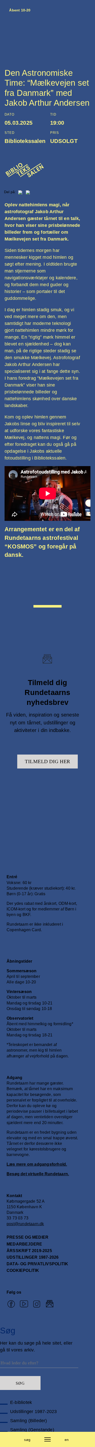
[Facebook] (11, 1304)
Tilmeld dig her (47, 761)
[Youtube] (24, 1304)
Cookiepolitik (23, 1270)
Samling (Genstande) (32, 1429)
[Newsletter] (49, 1304)
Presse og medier (27, 1237)
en (67, 1440)
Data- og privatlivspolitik (37, 1264)
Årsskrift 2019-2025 (29, 1251)
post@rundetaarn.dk (25, 1224)
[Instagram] (36, 1304)
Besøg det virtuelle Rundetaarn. (38, 1174)
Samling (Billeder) (28, 1420)
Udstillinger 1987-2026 (33, 1257)
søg (27, 1440)
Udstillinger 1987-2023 (33, 1411)
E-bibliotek (21, 1402)
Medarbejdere (24, 1244)
